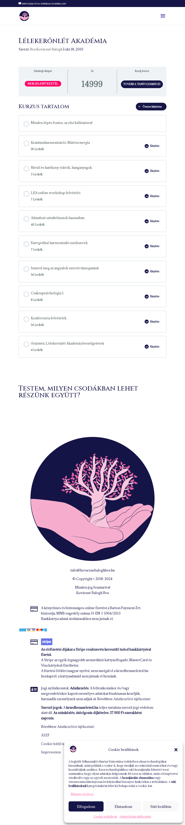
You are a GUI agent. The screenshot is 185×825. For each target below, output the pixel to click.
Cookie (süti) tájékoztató (59, 744)
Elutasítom (123, 806)
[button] (176, 749)
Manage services (82, 794)
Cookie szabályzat (105, 816)
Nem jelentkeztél (43, 83)
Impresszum (51, 752)
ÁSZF (45, 735)
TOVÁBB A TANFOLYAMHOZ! (141, 84)
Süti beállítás (160, 806)
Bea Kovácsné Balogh (46, 49)
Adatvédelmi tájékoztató (135, 816)
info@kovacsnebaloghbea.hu (92, 570)
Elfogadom (86, 806)
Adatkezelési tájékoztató (131, 699)
